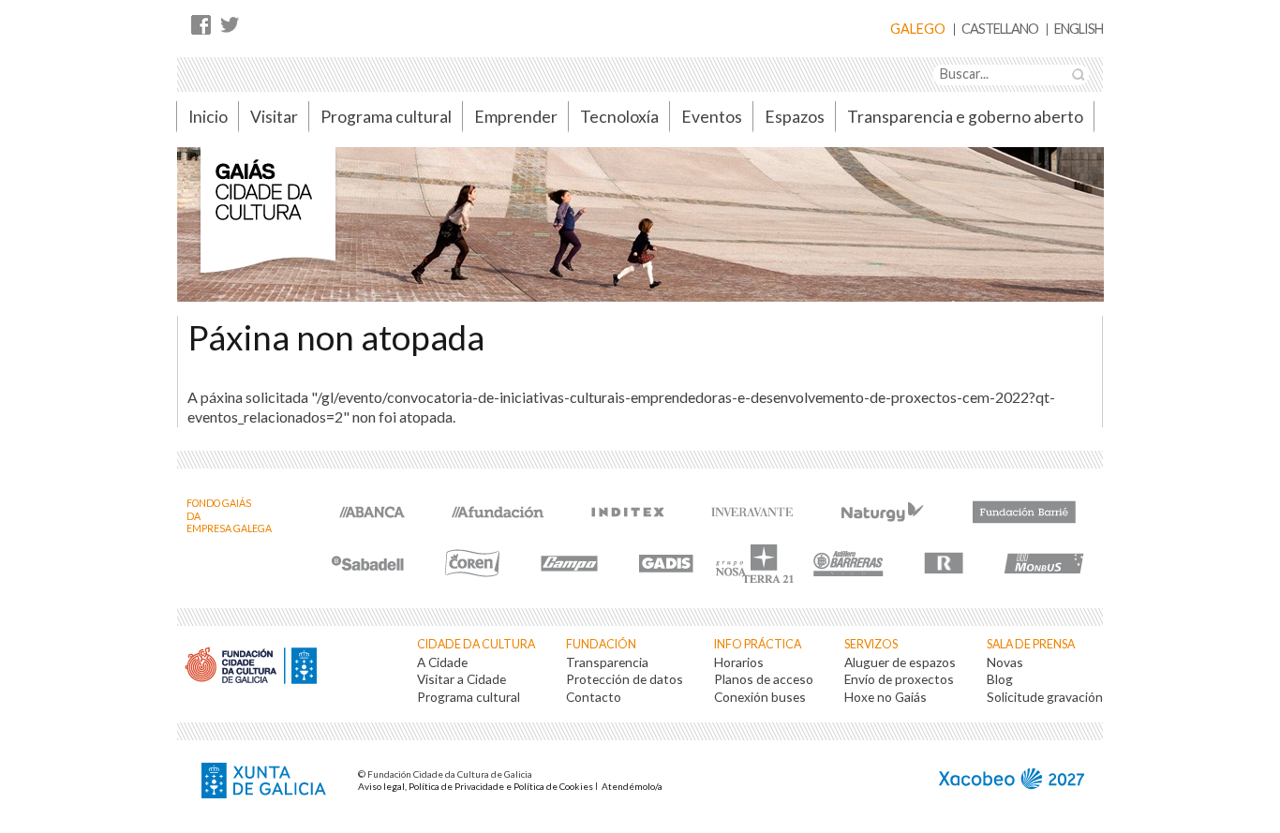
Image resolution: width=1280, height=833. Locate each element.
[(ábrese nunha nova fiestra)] (372, 510)
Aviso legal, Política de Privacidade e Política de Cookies (475, 786)
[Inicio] (268, 219)
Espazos (795, 116)
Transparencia (607, 662)
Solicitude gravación (1045, 697)
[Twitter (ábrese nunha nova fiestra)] (229, 24)
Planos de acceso (763, 679)
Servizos (871, 644)
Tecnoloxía (619, 116)
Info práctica (757, 644)
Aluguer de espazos (900, 662)
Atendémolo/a (632, 786)
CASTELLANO (999, 29)
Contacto (593, 697)
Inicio (208, 116)
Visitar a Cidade (461, 679)
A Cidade (442, 662)
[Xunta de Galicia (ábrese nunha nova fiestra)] (266, 782)
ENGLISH (1078, 29)
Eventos (711, 116)
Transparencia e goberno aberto (965, 116)
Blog (1000, 679)
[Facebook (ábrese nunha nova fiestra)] (201, 24)
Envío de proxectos (899, 679)
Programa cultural (386, 116)
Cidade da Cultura (476, 644)
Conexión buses (760, 697)
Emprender (516, 116)
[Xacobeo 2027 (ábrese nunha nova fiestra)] (1011, 781)
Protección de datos (624, 679)
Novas (1005, 662)
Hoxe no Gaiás (885, 697)
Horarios (739, 662)
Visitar (274, 116)
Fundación (601, 644)
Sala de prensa (1031, 644)
